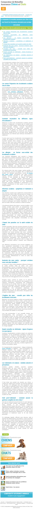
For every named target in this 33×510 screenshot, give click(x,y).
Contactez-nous (27, 502)
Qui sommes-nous (11, 503)
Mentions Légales (21, 503)
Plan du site (3, 503)
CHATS (6, 453)
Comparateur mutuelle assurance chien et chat (13, 14)
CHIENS (7, 440)
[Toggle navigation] (3, 8)
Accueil (2, 502)
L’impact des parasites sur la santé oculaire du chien (17, 44)
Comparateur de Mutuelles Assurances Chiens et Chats (13, 3)
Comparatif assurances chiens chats (14, 502)
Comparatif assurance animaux (16, 494)
